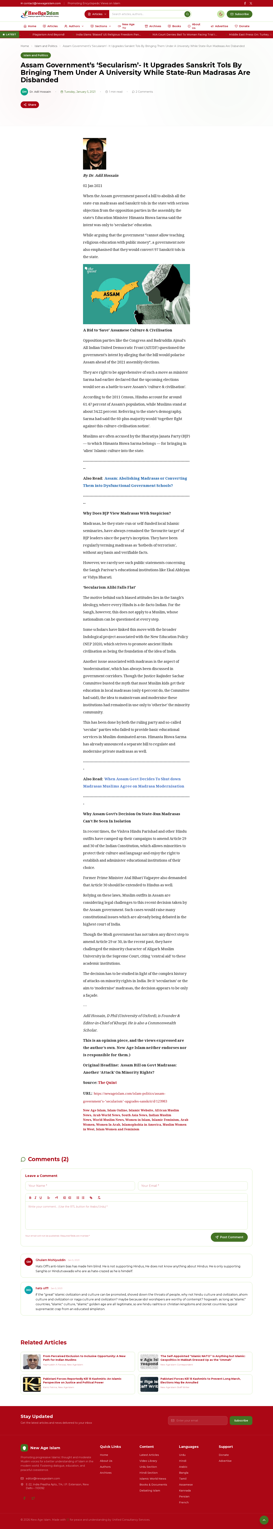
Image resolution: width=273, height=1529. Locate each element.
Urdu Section (148, 1466)
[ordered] (77, 1197)
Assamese (186, 1484)
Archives (106, 1472)
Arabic (183, 1466)
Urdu (182, 1455)
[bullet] (83, 1197)
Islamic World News (152, 1478)
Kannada (185, 1490)
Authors (105, 1466)
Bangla (183, 1472)
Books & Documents (153, 1484)
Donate (224, 1455)
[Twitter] (33, 1498)
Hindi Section (148, 1472)
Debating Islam (149, 1490)
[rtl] (56, 1197)
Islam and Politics (46, 46)
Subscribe (241, 1420)
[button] (48, 1197)
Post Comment (231, 1237)
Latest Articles (149, 1455)
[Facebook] (24, 1498)
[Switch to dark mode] (221, 14)
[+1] (69, 1197)
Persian (184, 1496)
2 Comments (144, 91)
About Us (106, 1461)
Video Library (148, 1461)
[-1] (64, 1197)
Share (32, 104)
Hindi (182, 1461)
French (184, 1502)
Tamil (182, 1478)
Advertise (225, 1461)
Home (25, 46)
